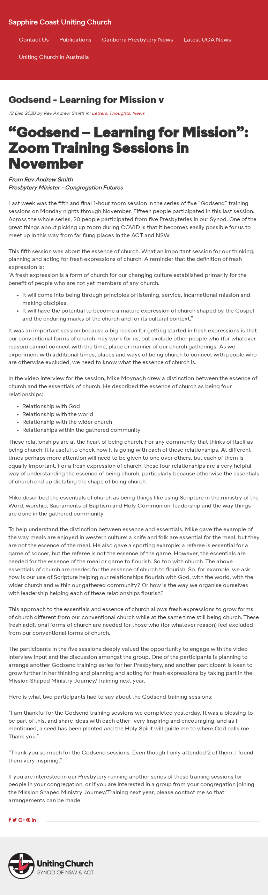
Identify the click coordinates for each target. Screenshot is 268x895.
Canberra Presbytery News (137, 40)
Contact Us (34, 40)
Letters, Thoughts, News (118, 113)
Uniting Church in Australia (54, 57)
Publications (75, 40)
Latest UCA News (207, 40)
